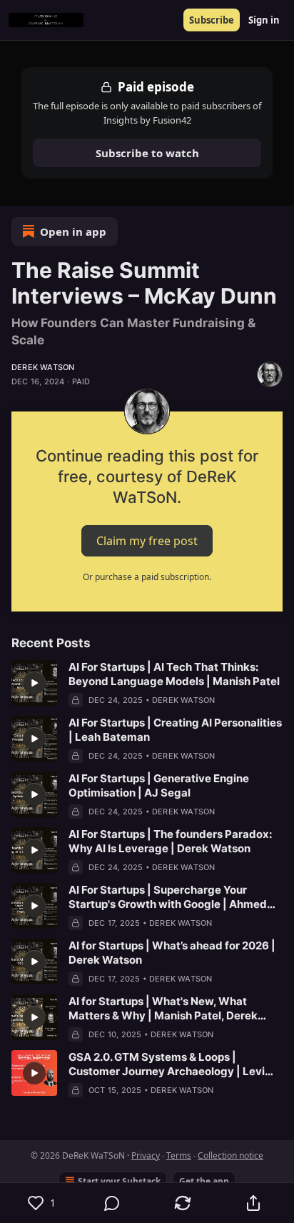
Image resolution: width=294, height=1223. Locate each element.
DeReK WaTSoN (42, 367)
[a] (34, 683)
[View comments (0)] (112, 1203)
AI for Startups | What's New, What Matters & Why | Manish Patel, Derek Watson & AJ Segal (163, 1008)
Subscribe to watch (147, 153)
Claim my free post (147, 540)
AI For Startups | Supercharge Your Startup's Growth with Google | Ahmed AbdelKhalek (168, 897)
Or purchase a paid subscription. (147, 577)
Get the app (204, 1181)
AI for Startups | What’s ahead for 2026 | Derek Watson (172, 953)
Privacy (145, 1155)
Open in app (73, 231)
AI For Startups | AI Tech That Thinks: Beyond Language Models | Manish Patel (174, 674)
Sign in (264, 20)
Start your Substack (119, 1181)
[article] (147, 683)
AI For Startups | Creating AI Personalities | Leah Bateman (175, 730)
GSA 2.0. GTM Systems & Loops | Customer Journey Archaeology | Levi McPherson (167, 1064)
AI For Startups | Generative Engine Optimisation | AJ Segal (159, 785)
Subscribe (211, 20)
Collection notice (230, 1155)
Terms (178, 1155)
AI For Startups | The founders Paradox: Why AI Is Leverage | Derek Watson (170, 841)
